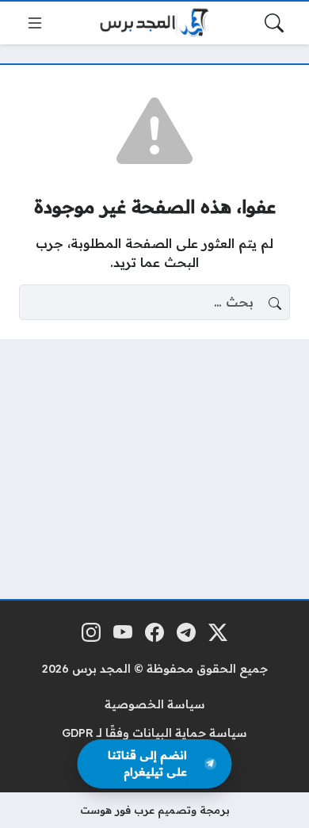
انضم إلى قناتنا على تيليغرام (147, 763)
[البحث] (274, 23)
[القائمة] (35, 23)
